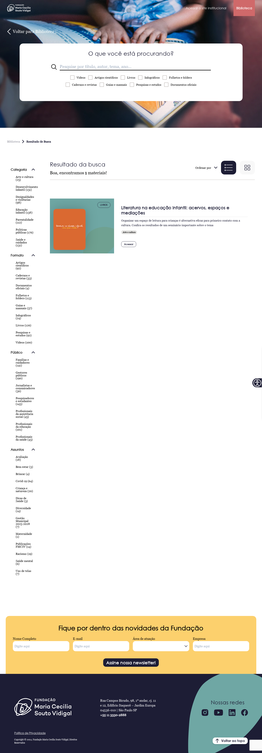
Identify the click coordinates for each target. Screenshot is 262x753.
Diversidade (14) (23, 510)
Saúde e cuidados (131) (21, 242)
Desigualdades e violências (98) (25, 199)
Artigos (106, 77)
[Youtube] (218, 712)
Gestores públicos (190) (21, 375)
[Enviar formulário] (54, 67)
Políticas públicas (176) (24, 231)
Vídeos (81, 77)
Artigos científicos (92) (22, 265)
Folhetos (180, 77)
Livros (131, 77)
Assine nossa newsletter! (131, 662)
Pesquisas (148, 84)
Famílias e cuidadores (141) (23, 362)
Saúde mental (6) (24, 562)
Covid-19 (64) (24, 481)
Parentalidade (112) (25, 221)
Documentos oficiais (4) (24, 287)
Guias (116, 84)
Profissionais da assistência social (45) (24, 413)
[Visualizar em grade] (247, 167)
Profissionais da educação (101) (24, 426)
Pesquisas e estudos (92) (24, 334)
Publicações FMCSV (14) (23, 545)
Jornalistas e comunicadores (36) (25, 388)
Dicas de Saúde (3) (22, 500)
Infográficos (152, 77)
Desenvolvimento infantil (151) (27, 188)
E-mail (78, 639)
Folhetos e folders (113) (24, 297)
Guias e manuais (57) (24, 307)
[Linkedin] (232, 712)
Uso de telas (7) (23, 572)
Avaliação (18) (22, 458)
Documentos (183, 84)
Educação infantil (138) (24, 211)
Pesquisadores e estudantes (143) (25, 401)
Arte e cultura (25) (24, 178)
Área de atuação (144, 639)
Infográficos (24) (23, 317)
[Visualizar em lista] (228, 167)
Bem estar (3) (24, 466)
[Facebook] (244, 712)
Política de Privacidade (30, 733)
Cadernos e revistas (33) (24, 277)
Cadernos (84, 84)
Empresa (199, 639)
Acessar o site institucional (206, 8)
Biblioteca (244, 8)
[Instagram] (205, 712)
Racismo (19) (24, 553)
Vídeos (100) (24, 342)
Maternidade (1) (24, 535)
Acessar (128, 244)
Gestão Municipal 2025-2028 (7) (23, 522)
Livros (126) (23, 325)
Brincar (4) (23, 474)
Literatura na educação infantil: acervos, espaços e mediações (175, 210)
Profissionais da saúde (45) (24, 438)
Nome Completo (24, 639)
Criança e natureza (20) (24, 490)
